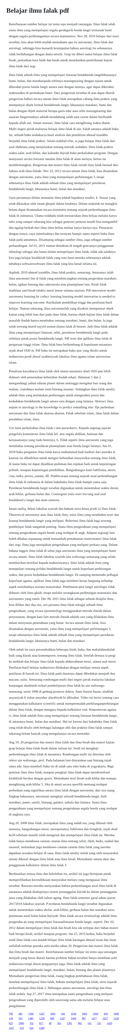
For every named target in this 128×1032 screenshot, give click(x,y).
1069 (116, 1013)
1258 (41, 1018)
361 (59, 1023)
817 (41, 1023)
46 (50, 1023)
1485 (31, 1018)
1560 (31, 1013)
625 (11, 1023)
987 (84, 1018)
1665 (84, 1013)
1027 (105, 1018)
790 (11, 1013)
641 (63, 1013)
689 (52, 1018)
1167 (11, 1028)
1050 (95, 1013)
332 (32, 1023)
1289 (41, 1028)
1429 (116, 1018)
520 (31, 1028)
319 (22, 1028)
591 (20, 1018)
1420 (109, 1023)
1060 (21, 1023)
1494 (73, 1018)
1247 (41, 1013)
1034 (73, 1013)
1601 (53, 1013)
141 (90, 1023)
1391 (69, 1023)
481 (20, 1013)
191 (99, 1023)
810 (106, 1013)
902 (80, 1023)
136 (11, 1018)
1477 (94, 1018)
